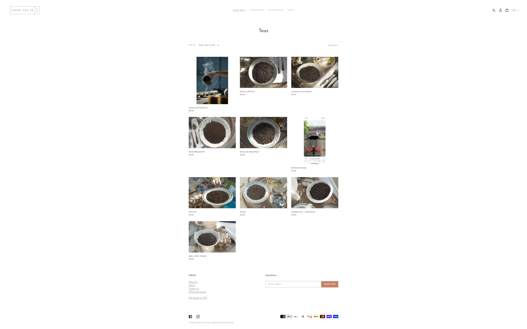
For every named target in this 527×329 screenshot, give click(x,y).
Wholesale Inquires (197, 292)
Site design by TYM (198, 298)
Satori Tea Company (203, 323)
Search (192, 285)
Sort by (192, 45)
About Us (193, 282)
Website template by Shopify (223, 323)
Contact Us (194, 289)
